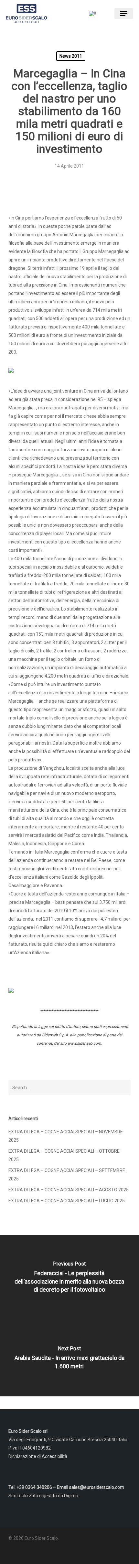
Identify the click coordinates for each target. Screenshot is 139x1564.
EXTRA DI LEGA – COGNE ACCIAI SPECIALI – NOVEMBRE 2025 (65, 1136)
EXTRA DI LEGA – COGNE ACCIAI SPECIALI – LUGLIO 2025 (66, 1200)
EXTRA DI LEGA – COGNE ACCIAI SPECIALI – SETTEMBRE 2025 (66, 1174)
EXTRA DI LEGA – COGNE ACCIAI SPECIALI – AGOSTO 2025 (68, 1189)
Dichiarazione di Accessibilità (37, 1456)
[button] (123, 13)
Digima (71, 1495)
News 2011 (70, 56)
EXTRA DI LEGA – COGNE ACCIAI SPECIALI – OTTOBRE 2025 (64, 1155)
